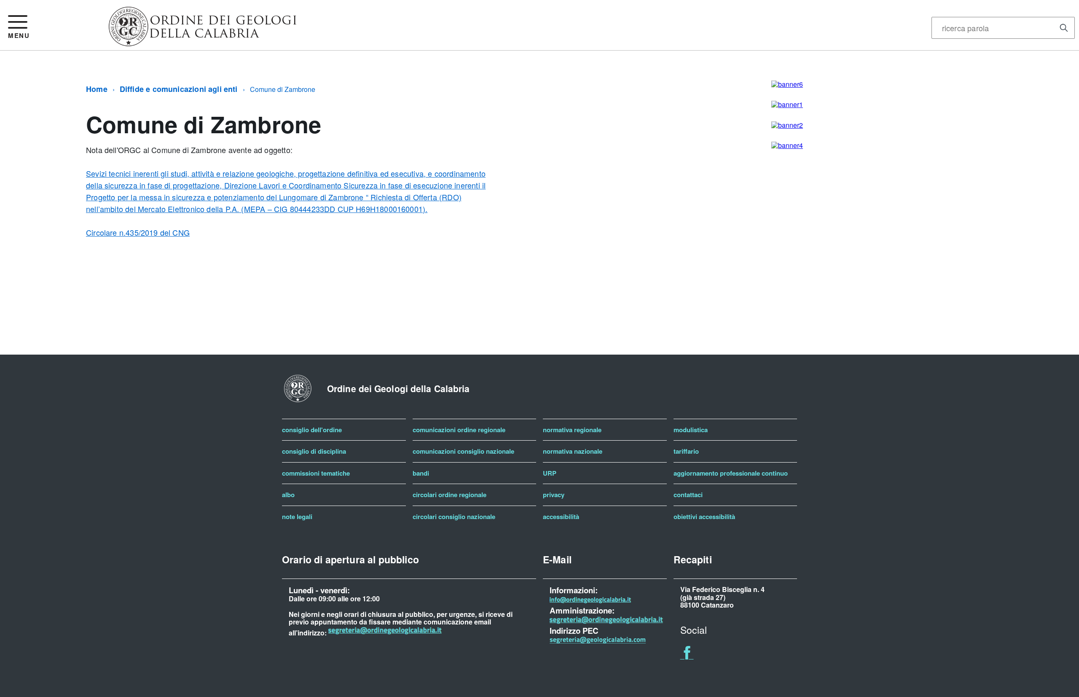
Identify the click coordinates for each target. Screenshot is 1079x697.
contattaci (688, 494)
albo (288, 494)
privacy (553, 494)
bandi (421, 473)
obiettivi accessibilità (704, 516)
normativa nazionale (572, 451)
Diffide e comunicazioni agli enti (179, 88)
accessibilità (561, 516)
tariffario (686, 451)
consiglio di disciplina (314, 451)
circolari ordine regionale (449, 494)
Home (96, 88)
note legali (297, 516)
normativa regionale (572, 429)
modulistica (691, 429)
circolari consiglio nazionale (454, 516)
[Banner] (203, 43)
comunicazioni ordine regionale (459, 429)
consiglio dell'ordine (312, 429)
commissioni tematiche (316, 473)
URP (549, 473)
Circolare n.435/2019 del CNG (138, 232)
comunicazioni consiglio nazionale (463, 451)
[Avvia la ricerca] (1063, 27)
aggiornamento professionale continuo (731, 473)
